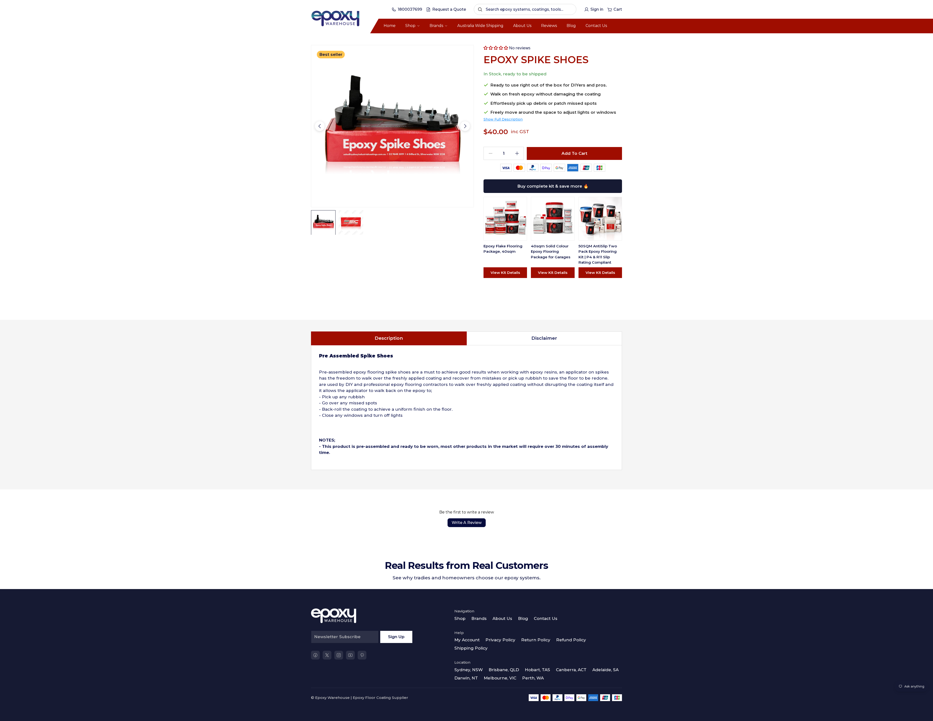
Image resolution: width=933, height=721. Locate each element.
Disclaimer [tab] (544, 338)
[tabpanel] (466, 407)
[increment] (517, 153)
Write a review (467, 522)
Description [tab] (389, 338)
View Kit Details (505, 272)
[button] (496, 48)
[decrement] (490, 153)
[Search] (480, 9)
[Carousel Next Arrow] (465, 126)
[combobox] (525, 9)
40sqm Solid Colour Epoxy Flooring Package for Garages (550, 251)
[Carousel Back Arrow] (320, 126)
